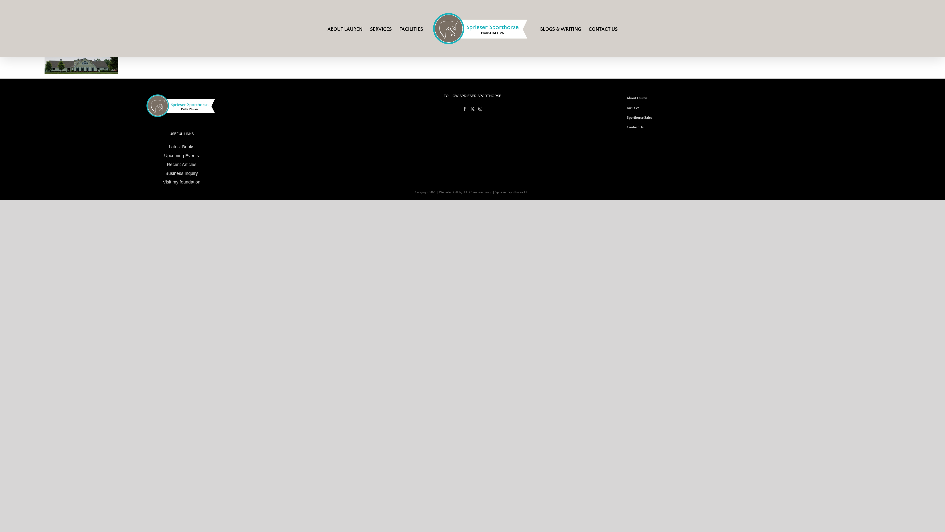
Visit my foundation (181, 182)
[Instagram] (480, 109)
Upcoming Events (181, 155)
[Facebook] (465, 109)
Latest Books (181, 146)
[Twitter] (472, 109)
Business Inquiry (181, 173)
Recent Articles (181, 164)
